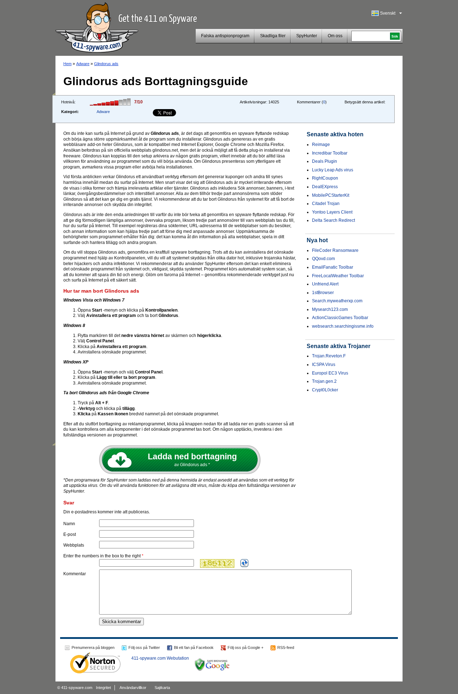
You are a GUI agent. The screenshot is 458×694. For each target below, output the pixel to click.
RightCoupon (325, 178)
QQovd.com (323, 258)
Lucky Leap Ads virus (332, 169)
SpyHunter (306, 35)
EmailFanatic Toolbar (332, 267)
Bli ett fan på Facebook (194, 647)
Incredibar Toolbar (329, 153)
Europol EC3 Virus (330, 373)
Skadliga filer (273, 35)
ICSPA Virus (323, 364)
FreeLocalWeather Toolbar (338, 275)
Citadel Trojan (326, 203)
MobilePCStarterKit (330, 195)
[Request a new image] (244, 563)
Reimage (321, 144)
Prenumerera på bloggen (93, 647)
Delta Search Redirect (333, 220)
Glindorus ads (106, 64)
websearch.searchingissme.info (343, 326)
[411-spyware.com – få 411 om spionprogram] (96, 26)
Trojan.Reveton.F (329, 355)
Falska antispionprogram (225, 35)
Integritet (103, 687)
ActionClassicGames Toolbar (340, 317)
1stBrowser (323, 292)
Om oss (335, 35)
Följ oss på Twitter (144, 647)
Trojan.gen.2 (324, 381)
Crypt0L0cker (325, 389)
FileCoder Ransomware (335, 250)
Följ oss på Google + (245, 647)
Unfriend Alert (325, 284)
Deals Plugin (324, 161)
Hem (67, 64)
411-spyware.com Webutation (160, 658)
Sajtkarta (162, 687)
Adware (82, 64)
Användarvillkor (133, 687)
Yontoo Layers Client (332, 212)
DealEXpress (325, 186)
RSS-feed (285, 647)
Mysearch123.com (330, 309)
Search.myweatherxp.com (337, 300)
